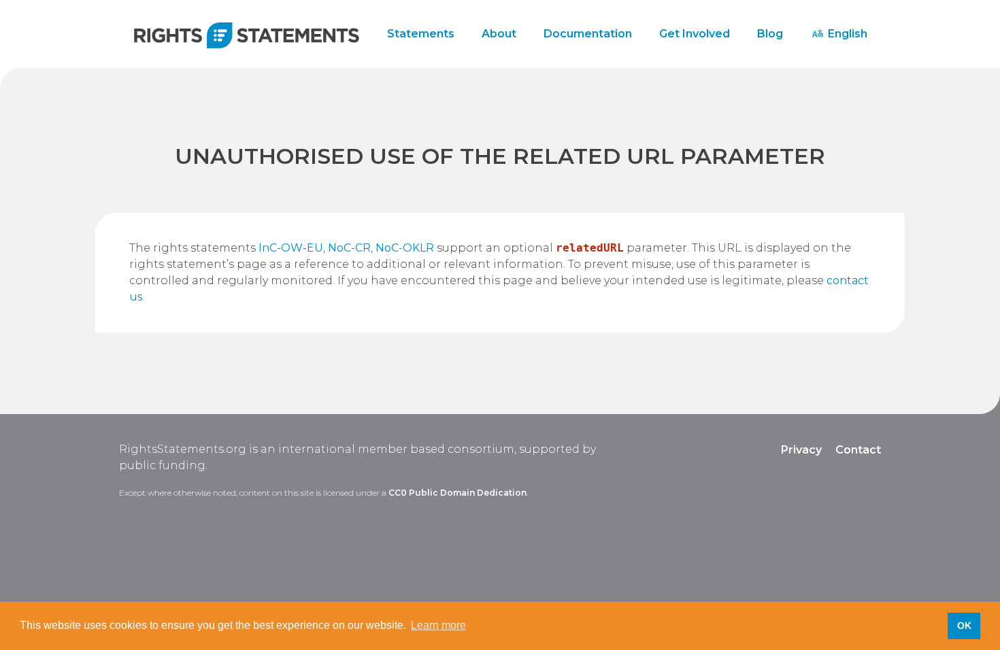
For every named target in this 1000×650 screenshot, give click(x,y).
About (499, 33)
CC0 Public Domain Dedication (457, 493)
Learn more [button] (438, 625)
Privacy (801, 449)
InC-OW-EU (291, 247)
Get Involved (694, 33)
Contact (858, 449)
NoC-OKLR (405, 247)
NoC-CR (349, 247)
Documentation (588, 33)
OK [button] (964, 625)
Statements (420, 33)
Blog (770, 33)
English (846, 33)
